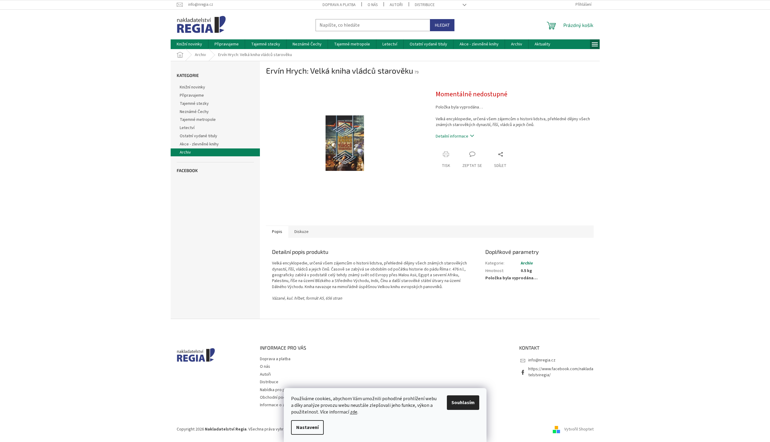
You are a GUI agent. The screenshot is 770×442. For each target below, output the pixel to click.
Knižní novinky (192, 87)
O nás (373, 5)
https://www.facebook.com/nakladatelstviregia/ (560, 372)
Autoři (396, 5)
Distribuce (425, 5)
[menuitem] (189, 44)
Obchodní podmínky (278, 397)
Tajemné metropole (198, 120)
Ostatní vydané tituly (198, 136)
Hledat (442, 25)
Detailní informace (452, 136)
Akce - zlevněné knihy (199, 144)
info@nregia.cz (541, 360)
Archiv (185, 152)
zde (353, 412)
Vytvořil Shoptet (579, 430)
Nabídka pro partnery (279, 390)
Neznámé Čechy (194, 112)
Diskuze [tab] (301, 232)
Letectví (187, 128)
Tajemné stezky (194, 104)
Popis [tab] (277, 232)
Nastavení (307, 427)
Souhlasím (463, 402)
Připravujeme (192, 95)
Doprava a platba (339, 5)
